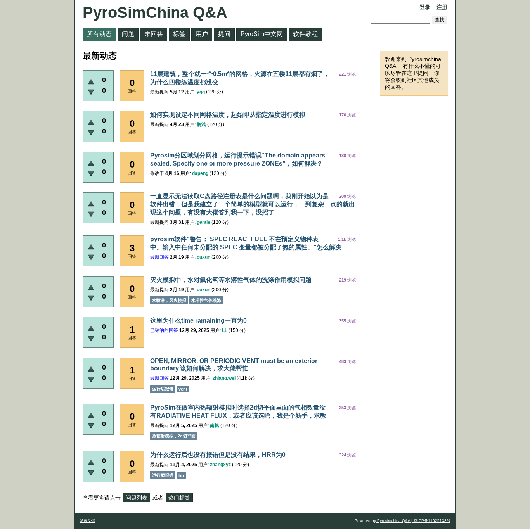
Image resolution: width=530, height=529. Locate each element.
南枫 (214, 425)
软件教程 (305, 34)
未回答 (153, 34)
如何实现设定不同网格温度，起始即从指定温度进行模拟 (227, 114)
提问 (224, 34)
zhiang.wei (224, 378)
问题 (128, 34)
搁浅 (201, 124)
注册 (441, 7)
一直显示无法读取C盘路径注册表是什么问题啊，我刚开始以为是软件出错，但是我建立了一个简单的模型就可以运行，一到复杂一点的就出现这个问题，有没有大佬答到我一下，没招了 (252, 204)
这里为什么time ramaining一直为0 (198, 320)
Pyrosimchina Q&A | (394, 521)
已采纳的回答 (164, 330)
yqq (201, 92)
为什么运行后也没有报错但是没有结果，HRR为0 (218, 454)
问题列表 (136, 497)
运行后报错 (162, 388)
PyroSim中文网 (262, 34)
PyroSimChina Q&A (155, 12)
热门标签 (179, 497)
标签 (179, 34)
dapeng (200, 173)
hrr (181, 475)
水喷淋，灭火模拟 (169, 300)
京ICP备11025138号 (431, 521)
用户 (202, 34)
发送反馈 (87, 521)
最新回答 (159, 257)
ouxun (203, 257)
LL (224, 330)
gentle (203, 222)
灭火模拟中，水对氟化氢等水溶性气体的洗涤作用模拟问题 (231, 280)
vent (182, 389)
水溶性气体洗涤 (206, 300)
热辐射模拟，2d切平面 (174, 436)
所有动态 (99, 34)
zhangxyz (220, 464)
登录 (424, 7)
